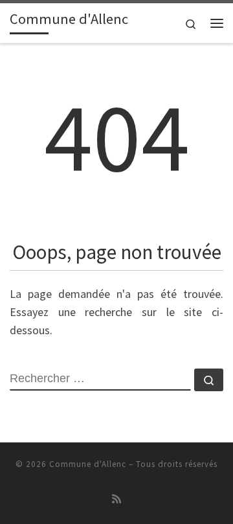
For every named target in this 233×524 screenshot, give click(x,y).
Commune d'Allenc (87, 464)
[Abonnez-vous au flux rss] (116, 499)
